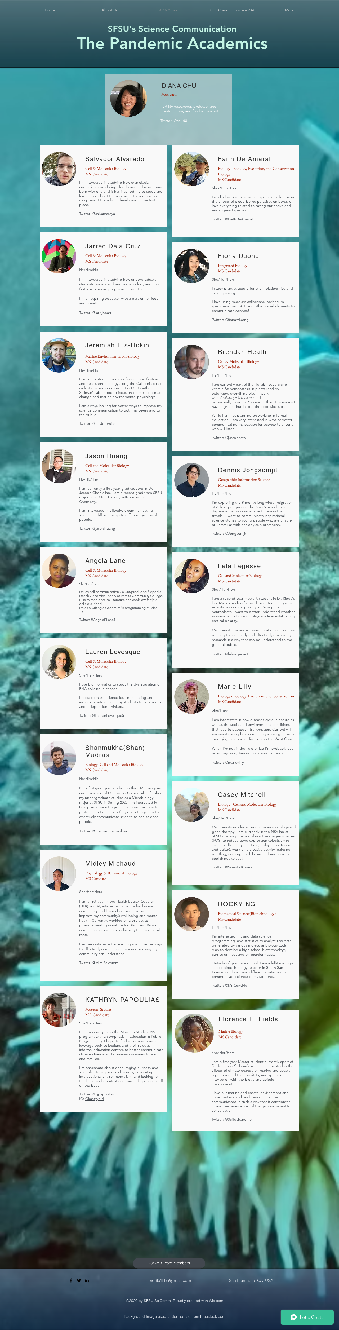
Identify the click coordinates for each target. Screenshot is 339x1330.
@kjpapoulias (103, 1094)
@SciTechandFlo (238, 1119)
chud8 (182, 120)
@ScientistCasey (238, 867)
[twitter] (79, 1280)
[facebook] (71, 1280)
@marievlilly (234, 762)
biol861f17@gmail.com (169, 1280)
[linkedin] (87, 1280)
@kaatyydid (94, 1098)
